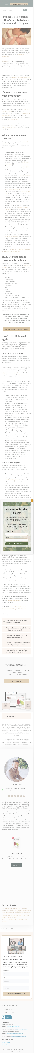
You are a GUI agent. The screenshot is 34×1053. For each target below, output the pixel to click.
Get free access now (17, 544)
